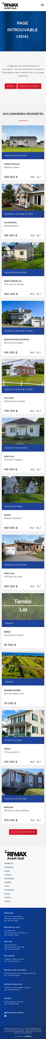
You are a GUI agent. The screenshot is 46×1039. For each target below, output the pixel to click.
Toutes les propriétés (23, 832)
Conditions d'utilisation (33, 1031)
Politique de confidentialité (14, 1031)
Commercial (9, 867)
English (7, 901)
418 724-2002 (13, 921)
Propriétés (8, 863)
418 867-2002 (13, 935)
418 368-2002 (13, 1004)
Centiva (27, 1036)
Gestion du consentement (23, 1033)
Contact (7, 897)
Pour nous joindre (29, 86)
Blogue (7, 893)
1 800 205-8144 (14, 949)
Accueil (11, 86)
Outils (7, 886)
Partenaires (9, 878)
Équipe (7, 871)
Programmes (9, 890)
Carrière (7, 882)
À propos (8, 875)
